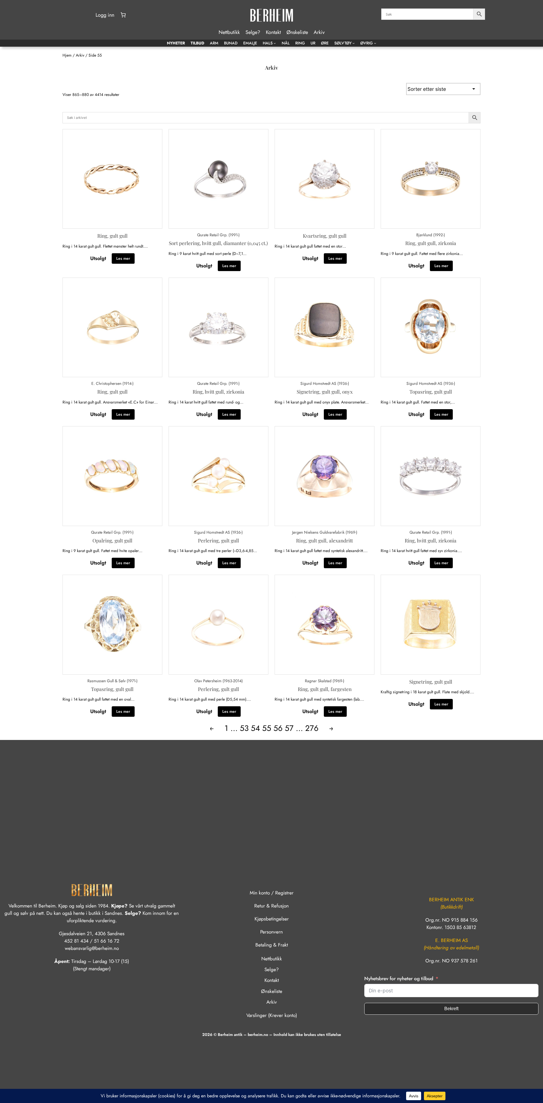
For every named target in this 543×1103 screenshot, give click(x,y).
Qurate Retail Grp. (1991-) (218, 235)
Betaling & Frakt (271, 944)
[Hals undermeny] (274, 43)
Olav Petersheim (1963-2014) (218, 681)
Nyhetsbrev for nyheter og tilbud (398, 978)
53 (244, 728)
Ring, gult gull (112, 235)
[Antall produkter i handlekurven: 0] (123, 14)
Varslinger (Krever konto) (271, 1015)
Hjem (67, 55)
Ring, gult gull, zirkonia (430, 243)
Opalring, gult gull (112, 540)
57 (289, 728)
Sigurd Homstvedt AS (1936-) (324, 383)
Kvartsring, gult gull (324, 235)
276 (311, 728)
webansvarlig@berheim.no (92, 948)
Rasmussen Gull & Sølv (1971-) (112, 681)
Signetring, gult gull (430, 681)
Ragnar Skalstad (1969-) (324, 681)
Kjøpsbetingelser (272, 918)
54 (255, 728)
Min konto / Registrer (272, 892)
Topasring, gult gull (431, 391)
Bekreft (451, 1008)
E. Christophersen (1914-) (112, 383)
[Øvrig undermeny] (375, 43)
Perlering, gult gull (218, 540)
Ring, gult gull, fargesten (325, 689)
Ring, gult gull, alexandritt (324, 540)
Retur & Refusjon (271, 905)
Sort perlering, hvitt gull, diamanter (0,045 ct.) (218, 243)
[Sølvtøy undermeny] (353, 43)
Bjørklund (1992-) (430, 235)
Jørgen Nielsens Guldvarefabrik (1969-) (324, 532)
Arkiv (80, 55)
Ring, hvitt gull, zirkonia (218, 391)
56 (278, 728)
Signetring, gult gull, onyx (325, 391)
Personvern (271, 931)
